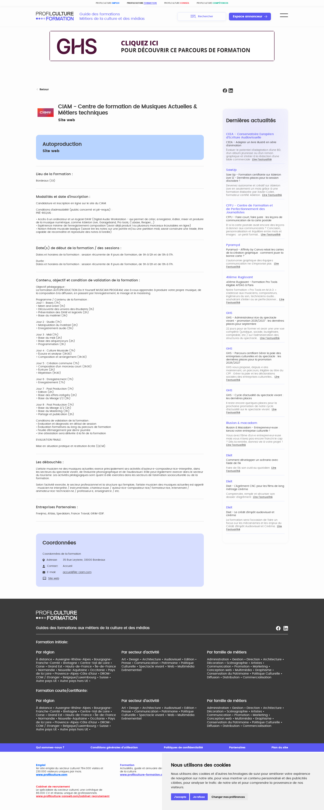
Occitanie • (99, 670)
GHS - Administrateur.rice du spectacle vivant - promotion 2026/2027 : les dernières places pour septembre (255, 320)
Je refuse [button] (199, 796)
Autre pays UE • (48, 680)
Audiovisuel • (174, 659)
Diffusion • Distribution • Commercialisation (239, 677)
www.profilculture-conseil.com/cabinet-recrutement (73, 796)
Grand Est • (56, 666)
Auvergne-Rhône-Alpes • (74, 659)
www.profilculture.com (51, 774)
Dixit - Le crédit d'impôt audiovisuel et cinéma (250, 514)
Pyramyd (233, 245)
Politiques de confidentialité (183, 747)
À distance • (45, 659)
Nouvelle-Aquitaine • (74, 670)
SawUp (231, 169)
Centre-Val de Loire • (96, 662)
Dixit (229, 455)
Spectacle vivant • (153, 666)
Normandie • (48, 670)
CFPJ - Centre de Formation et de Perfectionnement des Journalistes (249, 209)
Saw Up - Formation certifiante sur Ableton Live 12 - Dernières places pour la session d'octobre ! (253, 177)
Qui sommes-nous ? (50, 747)
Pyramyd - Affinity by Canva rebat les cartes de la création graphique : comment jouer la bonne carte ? (255, 252)
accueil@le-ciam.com (77, 572)
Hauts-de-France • (80, 666)
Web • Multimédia (180, 666)
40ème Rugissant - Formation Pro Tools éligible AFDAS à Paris (251, 284)
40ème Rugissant (239, 277)
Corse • (42, 666)
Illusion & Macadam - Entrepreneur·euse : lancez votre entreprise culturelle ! (252, 429)
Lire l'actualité (262, 159)
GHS (229, 313)
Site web (66, 120)
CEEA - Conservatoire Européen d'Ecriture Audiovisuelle (250, 136)
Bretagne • (71, 662)
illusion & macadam (241, 422)
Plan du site (280, 747)
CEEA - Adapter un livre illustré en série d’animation (251, 144)
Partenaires (237, 747)
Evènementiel (132, 670)
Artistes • (257, 662)
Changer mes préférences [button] (228, 796)
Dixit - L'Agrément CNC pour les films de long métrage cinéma (255, 488)
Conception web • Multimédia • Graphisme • (240, 670)
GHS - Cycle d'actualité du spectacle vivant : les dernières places (255, 397)
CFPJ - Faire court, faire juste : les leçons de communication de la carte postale (254, 219)
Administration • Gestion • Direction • (235, 659)
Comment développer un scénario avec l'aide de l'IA (252, 462)
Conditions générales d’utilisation (114, 747)
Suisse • (105, 677)
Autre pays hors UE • (75, 680)
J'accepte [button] (180, 796)
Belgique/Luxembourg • (81, 677)
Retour (44, 89)
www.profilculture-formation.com (143, 774)
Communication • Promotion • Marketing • (238, 666)
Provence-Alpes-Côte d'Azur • (77, 673)
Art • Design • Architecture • (143, 659)
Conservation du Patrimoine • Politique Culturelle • (244, 673)
